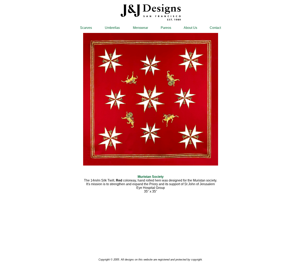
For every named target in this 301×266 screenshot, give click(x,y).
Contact (215, 27)
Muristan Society (151, 176)
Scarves (86, 27)
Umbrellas (112, 27)
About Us (190, 27)
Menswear (140, 27)
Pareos (166, 27)
